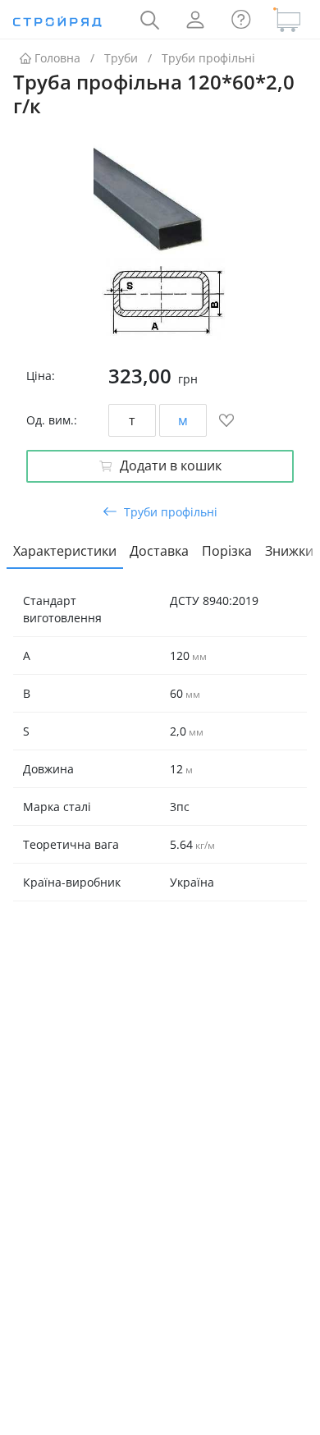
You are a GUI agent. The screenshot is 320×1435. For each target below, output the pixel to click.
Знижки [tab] (289, 551)
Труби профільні (208, 58)
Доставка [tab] (159, 551)
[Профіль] (195, 19)
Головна (57, 58)
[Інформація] (241, 19)
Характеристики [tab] (65, 551)
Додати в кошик (171, 465)
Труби (121, 58)
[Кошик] (287, 19)
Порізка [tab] (227, 551)
